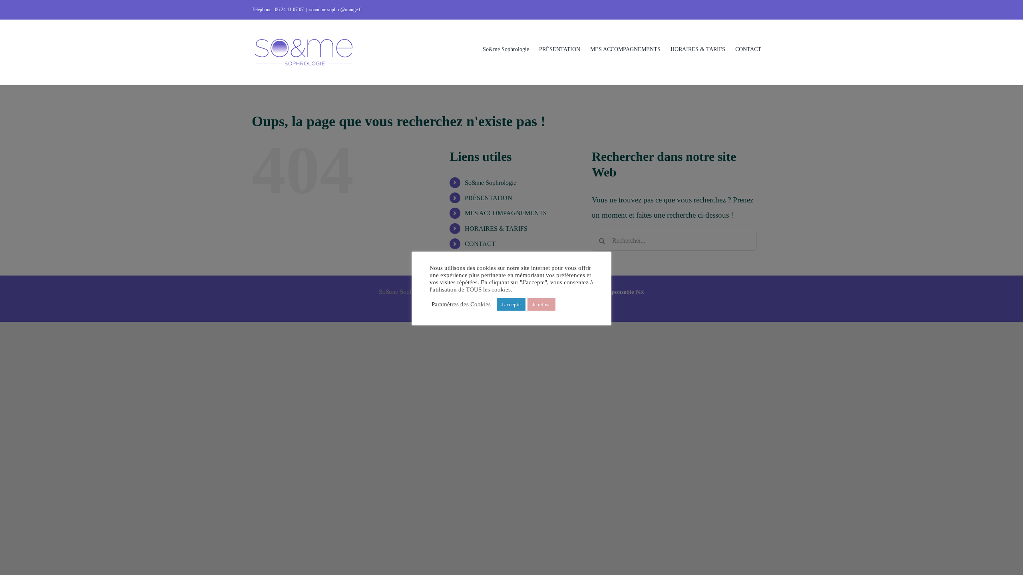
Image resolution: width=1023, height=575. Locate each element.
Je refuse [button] (541, 304)
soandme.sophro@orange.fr (335, 9)
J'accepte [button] (511, 304)
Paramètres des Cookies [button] (461, 304)
